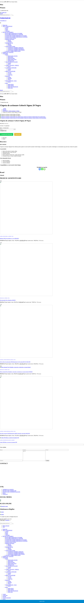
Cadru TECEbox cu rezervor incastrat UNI (8, 442)
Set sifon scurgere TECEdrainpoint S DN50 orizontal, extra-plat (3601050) (15, 433)
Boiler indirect (11, 85)
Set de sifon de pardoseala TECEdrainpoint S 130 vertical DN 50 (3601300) (15, 361)
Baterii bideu (10, 57)
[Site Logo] (3, 12)
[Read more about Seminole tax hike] (2, 512)
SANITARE (5, 53)
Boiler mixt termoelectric (13, 86)
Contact (4, 594)
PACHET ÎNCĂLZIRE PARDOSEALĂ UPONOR (16, 37)
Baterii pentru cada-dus (12, 55)
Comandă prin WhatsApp (6, 134)
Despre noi (5, 25)
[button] (1, 13)
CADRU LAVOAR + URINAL (12, 65)
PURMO (10, 41)
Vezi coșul (2, 520)
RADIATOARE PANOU (10, 38)
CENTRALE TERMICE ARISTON (15, 47)
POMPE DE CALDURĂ (8, 52)
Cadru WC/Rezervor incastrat (11, 61)
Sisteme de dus (11, 60)
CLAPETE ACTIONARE (10, 67)
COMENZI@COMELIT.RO (10, 475)
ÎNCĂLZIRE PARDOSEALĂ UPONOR (14, 34)
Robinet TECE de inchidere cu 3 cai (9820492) (9, 238)
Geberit (9, 63)
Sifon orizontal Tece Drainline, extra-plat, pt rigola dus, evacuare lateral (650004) (16, 371)
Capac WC (10, 74)
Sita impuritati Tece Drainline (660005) (8, 300)
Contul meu (5, 595)
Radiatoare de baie (9, 42)
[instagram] (42, 500)
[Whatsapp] (42, 169)
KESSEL (10, 78)
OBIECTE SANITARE (10, 71)
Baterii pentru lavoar (12, 59)
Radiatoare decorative (9, 39)
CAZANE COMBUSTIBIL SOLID (12, 51)
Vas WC (9, 72)
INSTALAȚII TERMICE (8, 32)
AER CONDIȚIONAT (7, 26)
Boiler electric (11, 84)
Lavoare (9, 73)
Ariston (6, 27)
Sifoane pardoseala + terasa (11, 80)
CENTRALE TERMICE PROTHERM (16, 50)
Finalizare (7, 520)
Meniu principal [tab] (6, 525)
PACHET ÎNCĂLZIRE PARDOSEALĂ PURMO (16, 35)
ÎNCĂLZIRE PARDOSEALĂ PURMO (13, 33)
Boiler (6, 83)
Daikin (6, 29)
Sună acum (17, 134)
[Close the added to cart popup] (10, 520)
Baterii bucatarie (11, 58)
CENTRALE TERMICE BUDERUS (16, 48)
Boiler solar (10, 87)
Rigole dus (7, 76)
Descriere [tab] (5, 137)
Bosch (6, 28)
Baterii (6, 54)
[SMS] (44, 169)
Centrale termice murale (10, 46)
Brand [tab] (4, 138)
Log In (4, 599)
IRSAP (9, 40)
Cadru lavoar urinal (4, 236)
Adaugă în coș (3, 130)
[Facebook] (40, 169)
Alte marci (7, 31)
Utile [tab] (4, 527)
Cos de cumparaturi (7, 597)
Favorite (4, 596)
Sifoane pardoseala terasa (8, 359)
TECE (9, 64)
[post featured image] (26, 233)
